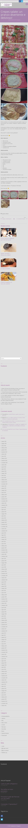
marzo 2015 (4, 694)
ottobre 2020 (4, 554)
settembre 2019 (4, 579)
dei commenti (5, 750)
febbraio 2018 (4, 620)
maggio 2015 (4, 690)
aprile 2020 (4, 564)
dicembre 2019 (4, 573)
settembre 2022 (4, 505)
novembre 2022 (4, 501)
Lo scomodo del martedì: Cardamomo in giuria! (22, 218)
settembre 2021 (4, 530)
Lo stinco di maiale (5, 268)
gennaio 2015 (4, 699)
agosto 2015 (4, 684)
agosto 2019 (4, 582)
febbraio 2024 (4, 479)
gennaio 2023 (4, 496)
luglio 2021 (4, 535)
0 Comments (18, 19)
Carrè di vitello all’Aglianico (9, 784)
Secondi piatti (4, 735)
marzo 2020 (4, 567)
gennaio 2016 (4, 673)
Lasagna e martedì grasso (6, 218)
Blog (2, 720)
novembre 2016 (4, 652)
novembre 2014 (4, 703)
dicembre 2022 (4, 498)
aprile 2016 (4, 667)
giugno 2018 (4, 611)
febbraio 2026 (4, 447)
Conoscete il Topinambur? (9, 804)
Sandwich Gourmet (5, 733)
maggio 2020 (4, 562)
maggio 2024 (4, 473)
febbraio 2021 (4, 545)
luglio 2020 (4, 558)
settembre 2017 (4, 631)
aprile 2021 (4, 541)
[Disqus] (14, 307)
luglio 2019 (4, 584)
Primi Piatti (4, 729)
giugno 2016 (4, 662)
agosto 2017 (4, 633)
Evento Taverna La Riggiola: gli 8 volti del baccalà (7, 239)
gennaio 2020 (4, 571)
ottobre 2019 (4, 577)
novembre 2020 (4, 552)
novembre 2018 (4, 601)
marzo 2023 (4, 492)
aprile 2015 (4, 692)
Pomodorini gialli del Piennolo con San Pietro (10, 797)
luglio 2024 (4, 469)
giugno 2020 (4, 560)
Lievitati (3, 724)
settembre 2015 (4, 682)
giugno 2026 (4, 441)
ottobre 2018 (4, 603)
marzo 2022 (4, 518)
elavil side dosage (5, 429)
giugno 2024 (4, 471)
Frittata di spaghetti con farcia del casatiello (6, 283)
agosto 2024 (4, 466)
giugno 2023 (4, 488)
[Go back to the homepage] (6, 4)
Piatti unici (4, 726)
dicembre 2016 (4, 650)
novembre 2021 (4, 526)
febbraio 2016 (4, 671)
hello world (4, 421)
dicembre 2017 (4, 624)
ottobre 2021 (4, 528)
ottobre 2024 (4, 464)
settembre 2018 (4, 605)
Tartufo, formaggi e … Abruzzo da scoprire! (6, 254)
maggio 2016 (4, 665)
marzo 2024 (4, 477)
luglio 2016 (4, 660)
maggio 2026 (4, 443)
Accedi (3, 746)
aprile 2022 (4, 515)
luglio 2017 (4, 635)
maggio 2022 (4, 513)
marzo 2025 (4, 456)
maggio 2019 (4, 588)
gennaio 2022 (4, 522)
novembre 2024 (4, 462)
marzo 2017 (4, 643)
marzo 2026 (4, 445)
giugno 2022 (4, 511)
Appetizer (4, 213)
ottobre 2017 (4, 628)
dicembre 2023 (4, 481)
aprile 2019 (4, 590)
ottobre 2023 (4, 486)
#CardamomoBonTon (5, 716)
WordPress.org (4, 752)
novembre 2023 (4, 484)
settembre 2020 (4, 556)
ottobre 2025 (4, 454)
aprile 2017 (4, 641)
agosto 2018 (4, 607)
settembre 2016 (4, 656)
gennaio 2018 (4, 622)
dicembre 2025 (4, 452)
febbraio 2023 (4, 494)
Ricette (7, 213)
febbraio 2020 (4, 569)
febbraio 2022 (4, 520)
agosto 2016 (4, 658)
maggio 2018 (4, 613)
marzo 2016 (4, 669)
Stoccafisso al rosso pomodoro (7, 790)
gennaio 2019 (4, 596)
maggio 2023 (4, 490)
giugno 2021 (4, 537)
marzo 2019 (4, 592)
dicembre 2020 (4, 550)
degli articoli (5, 748)
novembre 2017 (4, 626)
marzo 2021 (4, 543)
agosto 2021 (4, 533)
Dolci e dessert (4, 722)
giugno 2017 (4, 637)
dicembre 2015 (4, 675)
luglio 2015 (4, 686)
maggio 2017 (4, 639)
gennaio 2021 (4, 547)
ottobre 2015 (4, 680)
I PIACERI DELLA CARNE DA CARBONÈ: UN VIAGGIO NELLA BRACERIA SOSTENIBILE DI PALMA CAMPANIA (14, 426)
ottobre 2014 (4, 705)
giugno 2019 (4, 586)
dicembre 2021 (4, 524)
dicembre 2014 (4, 701)
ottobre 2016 (4, 654)
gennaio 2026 (4, 449)
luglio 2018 (4, 609)
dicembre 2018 (4, 599)
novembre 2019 (4, 575)
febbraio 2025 (4, 458)
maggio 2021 (4, 539)
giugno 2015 (4, 688)
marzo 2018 (4, 618)
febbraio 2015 (4, 697)
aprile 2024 (4, 475)
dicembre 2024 (4, 460)
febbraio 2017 (4, 645)
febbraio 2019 (4, 594)
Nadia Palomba (11, 19)
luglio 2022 (4, 509)
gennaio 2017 (4, 648)
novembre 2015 (4, 677)
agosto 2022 (4, 507)
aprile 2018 (4, 616)
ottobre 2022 (4, 503)
